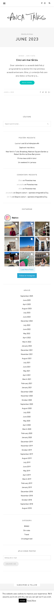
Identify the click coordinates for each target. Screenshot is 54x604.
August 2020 (27, 408)
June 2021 (27, 367)
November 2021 (27, 354)
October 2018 (27, 500)
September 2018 (26, 504)
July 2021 (26, 362)
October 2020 (27, 400)
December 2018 (27, 491)
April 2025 (27, 304)
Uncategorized (26, 539)
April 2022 (27, 337)
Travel (26, 534)
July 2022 (26, 325)
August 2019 (27, 458)
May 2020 (26, 421)
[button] (11, 229)
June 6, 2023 (9, 92)
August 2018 (27, 508)
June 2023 (27, 317)
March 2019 (26, 479)
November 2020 (27, 396)
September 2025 (26, 296)
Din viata (30, 56)
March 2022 (26, 342)
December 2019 (27, 441)
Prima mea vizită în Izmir (27, 158)
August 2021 (27, 358)
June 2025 (27, 300)
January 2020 (27, 437)
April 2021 (27, 375)
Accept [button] (22, 601)
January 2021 (27, 387)
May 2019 (26, 471)
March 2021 (26, 379)
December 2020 (27, 392)
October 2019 (27, 450)
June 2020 (27, 417)
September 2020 (26, 404)
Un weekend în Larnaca (27, 162)
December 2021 (27, 350)
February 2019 (26, 483)
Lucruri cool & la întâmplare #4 (27, 143)
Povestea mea (30, 180)
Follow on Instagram (27, 276)
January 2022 (27, 346)
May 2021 (26, 371)
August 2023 (27, 308)
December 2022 (27, 321)
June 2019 (27, 466)
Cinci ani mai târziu (27, 59)
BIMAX (21, 56)
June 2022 (27, 329)
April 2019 (27, 475)
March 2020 (26, 429)
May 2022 (26, 333)
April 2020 (27, 425)
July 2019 (26, 462)
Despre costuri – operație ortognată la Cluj (32, 193)
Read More (27, 82)
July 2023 (26, 312)
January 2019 (27, 487)
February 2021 (26, 383)
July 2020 (26, 412)
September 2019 (26, 454)
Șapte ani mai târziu (27, 147)
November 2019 (27, 446)
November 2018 (27, 495)
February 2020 (26, 433)
